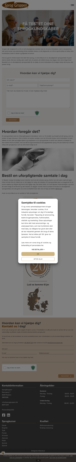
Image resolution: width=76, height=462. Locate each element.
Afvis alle (38, 259)
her (42, 245)
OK (38, 254)
